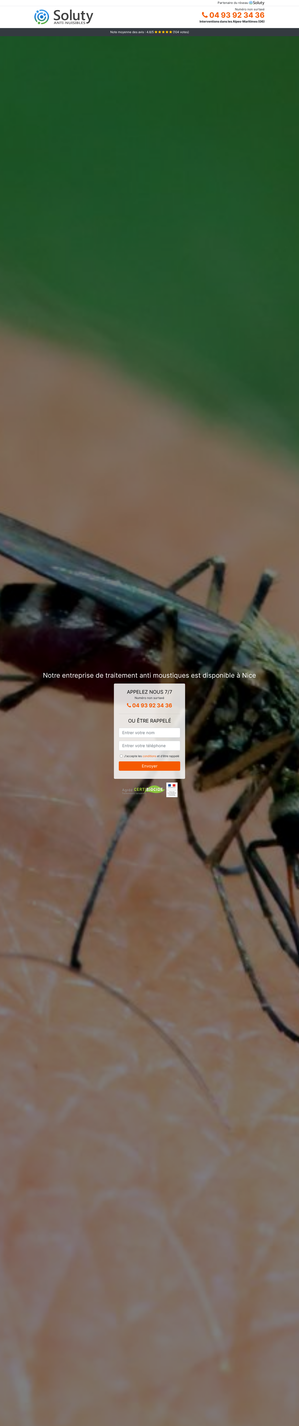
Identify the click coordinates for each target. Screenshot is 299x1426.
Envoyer (149, 766)
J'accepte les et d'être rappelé (151, 756)
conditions (149, 756)
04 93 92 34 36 (236, 15)
